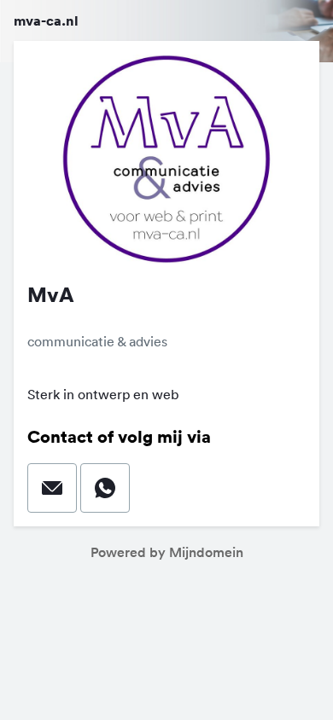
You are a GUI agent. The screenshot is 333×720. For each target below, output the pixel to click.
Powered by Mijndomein (167, 552)
